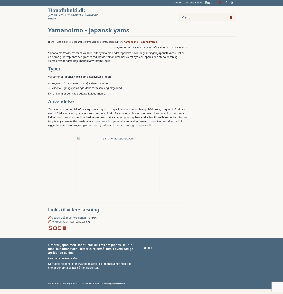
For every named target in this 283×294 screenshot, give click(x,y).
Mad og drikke (64, 41)
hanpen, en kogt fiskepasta (131, 125)
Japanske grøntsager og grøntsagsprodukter (98, 41)
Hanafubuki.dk (66, 10)
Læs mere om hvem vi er (63, 258)
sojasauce (101, 121)
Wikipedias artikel (62, 221)
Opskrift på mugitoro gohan (68, 217)
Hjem (51, 41)
